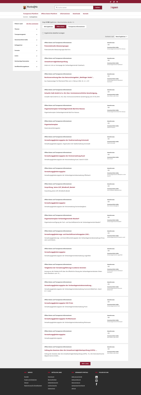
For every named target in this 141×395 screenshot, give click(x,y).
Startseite (25, 17)
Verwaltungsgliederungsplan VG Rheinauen (60, 319)
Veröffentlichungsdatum (22, 66)
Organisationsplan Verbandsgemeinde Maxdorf (61, 219)
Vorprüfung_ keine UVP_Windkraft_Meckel (59, 187)
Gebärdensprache (53, 382)
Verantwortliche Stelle (21, 40)
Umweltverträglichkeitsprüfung (56, 62)
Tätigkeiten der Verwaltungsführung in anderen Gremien (65, 268)
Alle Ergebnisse (48, 26)
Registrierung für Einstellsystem (33, 385)
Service (30, 372)
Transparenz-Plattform (30, 14)
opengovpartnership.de (78, 385)
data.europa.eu (76, 382)
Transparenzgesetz (20, 34)
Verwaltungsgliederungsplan (54, 172)
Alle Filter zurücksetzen (32, 23)
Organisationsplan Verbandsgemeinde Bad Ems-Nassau (64, 109)
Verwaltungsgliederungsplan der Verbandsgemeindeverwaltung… (68, 285)
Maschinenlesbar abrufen (65, 22)
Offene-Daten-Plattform (49, 14)
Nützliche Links (56, 372)
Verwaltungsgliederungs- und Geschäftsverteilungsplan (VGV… (67, 234)
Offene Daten (60, 26)
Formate (17, 50)
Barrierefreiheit (52, 380)
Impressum (51, 377)
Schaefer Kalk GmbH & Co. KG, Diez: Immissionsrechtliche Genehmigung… (71, 93)
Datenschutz (51, 388)
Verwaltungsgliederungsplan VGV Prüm (58, 303)
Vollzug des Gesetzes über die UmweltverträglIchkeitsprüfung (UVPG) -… (70, 350)
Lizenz (16, 56)
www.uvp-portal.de (77, 377)
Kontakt (85, 14)
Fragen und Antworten (30, 380)
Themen (17, 29)
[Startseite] (30, 7)
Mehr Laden (85, 363)
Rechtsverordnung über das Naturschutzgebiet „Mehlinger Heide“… (69, 77)
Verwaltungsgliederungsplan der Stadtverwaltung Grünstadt (66, 140)
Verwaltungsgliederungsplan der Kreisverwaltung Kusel (64, 156)
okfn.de (74, 388)
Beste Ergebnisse (121, 36)
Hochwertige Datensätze (22, 61)
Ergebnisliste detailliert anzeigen (54, 33)
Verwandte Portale (81, 372)
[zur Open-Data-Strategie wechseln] (114, 7)
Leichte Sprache (52, 385)
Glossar (26, 382)
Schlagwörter (18, 45)
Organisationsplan (51, 124)
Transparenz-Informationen (76, 26)
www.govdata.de (76, 380)
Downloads (76, 14)
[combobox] (74, 7)
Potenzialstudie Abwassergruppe (56, 46)
